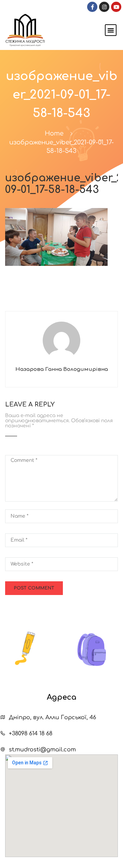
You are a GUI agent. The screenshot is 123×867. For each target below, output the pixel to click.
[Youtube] (116, 7)
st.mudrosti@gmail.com (42, 750)
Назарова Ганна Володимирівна (61, 369)
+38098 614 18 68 (30, 733)
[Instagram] (104, 7)
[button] (111, 30)
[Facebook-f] (92, 7)
